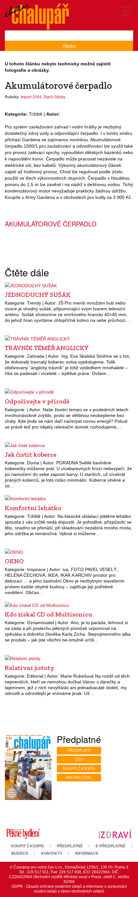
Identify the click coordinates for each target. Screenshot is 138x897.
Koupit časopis (79, 768)
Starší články (54, 97)
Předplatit (79, 750)
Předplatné (70, 846)
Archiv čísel (78, 777)
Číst (79, 759)
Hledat (69, 46)
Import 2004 (31, 97)
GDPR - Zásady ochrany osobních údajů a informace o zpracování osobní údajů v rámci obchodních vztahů (69, 888)
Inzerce (19, 853)
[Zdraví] (115, 833)
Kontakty (51, 853)
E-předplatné (110, 846)
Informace (87, 853)
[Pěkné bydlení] (23, 833)
